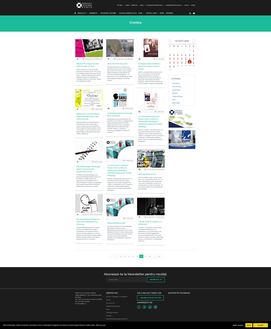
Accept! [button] (260, 325)
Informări (169, 13)
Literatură (176, 83)
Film (173, 100)
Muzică (175, 93)
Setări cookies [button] (238, 325)
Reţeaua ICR (81, 13)
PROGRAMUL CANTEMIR (108, 13)
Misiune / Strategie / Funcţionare (116, 296)
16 (149, 256)
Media (142, 5)
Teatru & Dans (177, 96)
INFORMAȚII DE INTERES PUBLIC (154, 5)
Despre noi (134, 5)
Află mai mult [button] (100, 325)
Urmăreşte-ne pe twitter (150, 298)
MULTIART (176, 103)
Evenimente (93, 13)
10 (125, 256)
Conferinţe (176, 90)
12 (133, 256)
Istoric (108, 309)
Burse (162, 13)
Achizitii (108, 316)
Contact (186, 5)
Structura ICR (110, 303)
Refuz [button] (249, 325)
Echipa (108, 300)
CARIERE (193, 5)
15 (145, 256)
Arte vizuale (176, 86)
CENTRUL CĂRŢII (151, 13)
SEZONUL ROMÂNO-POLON (128, 13)
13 (137, 256)
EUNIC (140, 13)
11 (129, 256)
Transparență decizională (173, 5)
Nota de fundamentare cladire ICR (117, 319)
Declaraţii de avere (112, 312)
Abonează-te (156, 280)
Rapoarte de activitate (113, 306)
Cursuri (127, 5)
